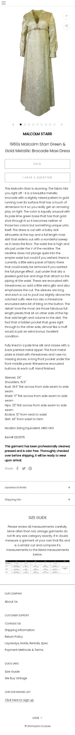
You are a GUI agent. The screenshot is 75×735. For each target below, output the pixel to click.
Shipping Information (20, 630)
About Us (11, 602)
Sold (37, 164)
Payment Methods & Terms (24, 650)
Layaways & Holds (15, 487)
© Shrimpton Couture (38, 726)
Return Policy (14, 637)
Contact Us (13, 623)
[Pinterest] (30, 468)
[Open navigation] (4, 3)
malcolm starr (37, 133)
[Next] (61, 124)
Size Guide (12, 672)
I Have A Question (37, 177)
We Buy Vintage (16, 678)
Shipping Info (13, 499)
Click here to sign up (19, 700)
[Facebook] (17, 468)
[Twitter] (24, 468)
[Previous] (13, 124)
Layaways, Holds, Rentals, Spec (26, 643)
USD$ (35, 718)
